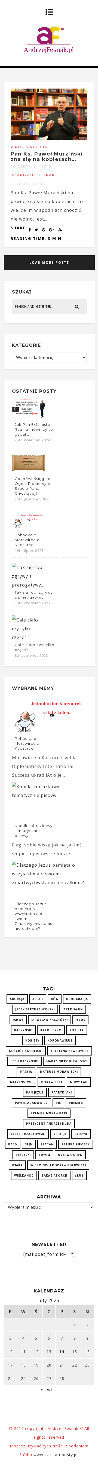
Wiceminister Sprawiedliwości (58, 1165)
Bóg (54, 999)
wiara (17, 1165)
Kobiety (32, 1040)
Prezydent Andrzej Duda (49, 1123)
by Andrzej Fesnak (33, 175)
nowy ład (79, 1082)
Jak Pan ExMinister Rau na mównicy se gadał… (34, 429)
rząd (12, 1144)
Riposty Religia (29, 147)
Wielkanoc (24, 1175)
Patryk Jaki (61, 1092)
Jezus (80, 1020)
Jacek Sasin (73, 1009)
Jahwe (18, 1020)
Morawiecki (51, 1082)
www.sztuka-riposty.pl (56, 1454)
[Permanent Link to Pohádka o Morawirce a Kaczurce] (28, 527)
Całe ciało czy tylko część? (34, 647)
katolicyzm (51, 1030)
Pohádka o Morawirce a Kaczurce (27, 540)
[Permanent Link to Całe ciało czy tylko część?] (28, 637)
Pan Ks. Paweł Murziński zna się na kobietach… (47, 156)
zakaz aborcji (54, 1175)
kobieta (76, 1030)
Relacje (60, 1134)
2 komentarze (27, 184)
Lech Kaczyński (24, 1061)
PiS (58, 1103)
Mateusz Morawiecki (59, 1072)
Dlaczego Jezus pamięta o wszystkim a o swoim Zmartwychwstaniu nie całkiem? (34, 916)
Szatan (47, 1144)
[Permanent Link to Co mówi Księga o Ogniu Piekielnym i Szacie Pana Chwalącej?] (28, 471)
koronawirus (59, 1040)
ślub (79, 1175)
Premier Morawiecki (49, 1113)
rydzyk (81, 1134)
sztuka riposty (76, 1144)
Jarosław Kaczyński (49, 1020)
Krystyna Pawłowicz (69, 1051)
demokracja (77, 999)
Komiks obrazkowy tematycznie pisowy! (34, 830)
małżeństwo (21, 1082)
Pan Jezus (35, 1092)
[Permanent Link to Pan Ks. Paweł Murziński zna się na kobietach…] (49, 138)
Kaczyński (23, 1030)
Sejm (29, 1144)
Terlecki (23, 1155)
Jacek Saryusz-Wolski (35, 1009)
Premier (76, 1103)
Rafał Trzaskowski (27, 1134)
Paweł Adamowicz (31, 1103)
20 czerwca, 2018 (31, 166)
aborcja (17, 999)
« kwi (46, 1390)
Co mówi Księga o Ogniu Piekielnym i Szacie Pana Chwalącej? (34, 485)
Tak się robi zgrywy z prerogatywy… (34, 594)
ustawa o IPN (70, 1155)
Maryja (26, 1072)
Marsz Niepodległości (66, 1061)
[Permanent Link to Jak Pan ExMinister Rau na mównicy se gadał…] (28, 417)
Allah (37, 999)
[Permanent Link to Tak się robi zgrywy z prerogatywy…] (28, 585)
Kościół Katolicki (25, 1051)
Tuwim (44, 1155)
